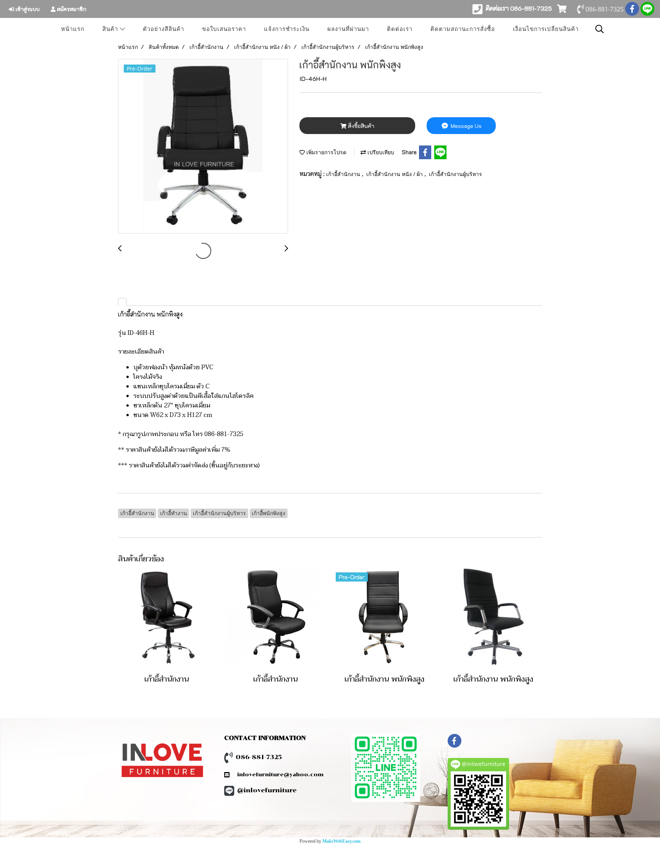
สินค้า (111, 29)
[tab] (122, 302)
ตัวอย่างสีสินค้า (163, 29)
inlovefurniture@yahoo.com (277, 774)
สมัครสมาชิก (70, 9)
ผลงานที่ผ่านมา (348, 29)
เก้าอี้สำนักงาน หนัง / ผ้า (395, 174)
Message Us (465, 125)
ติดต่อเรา (399, 29)
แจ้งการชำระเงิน (286, 29)
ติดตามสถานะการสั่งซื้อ (462, 29)
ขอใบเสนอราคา (224, 29)
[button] (599, 29)
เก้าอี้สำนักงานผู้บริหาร (455, 174)
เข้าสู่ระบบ (27, 9)
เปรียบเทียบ (380, 152)
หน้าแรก (72, 29)
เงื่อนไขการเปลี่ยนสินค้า (546, 29)
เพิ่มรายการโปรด (325, 152)
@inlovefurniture (267, 790)
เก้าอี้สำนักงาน (344, 174)
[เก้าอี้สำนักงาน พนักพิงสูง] (203, 146)
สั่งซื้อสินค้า (360, 125)
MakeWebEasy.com (341, 841)
